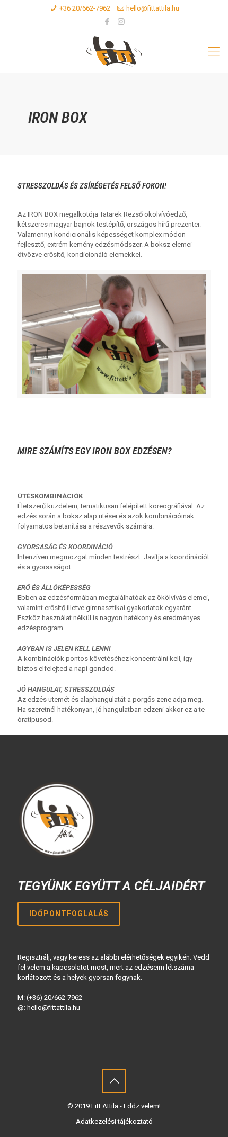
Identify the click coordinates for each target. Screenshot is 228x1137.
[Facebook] (107, 21)
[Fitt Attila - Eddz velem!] (114, 51)
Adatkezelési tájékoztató (114, 1121)
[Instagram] (121, 21)
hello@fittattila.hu (152, 8)
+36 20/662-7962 (84, 8)
